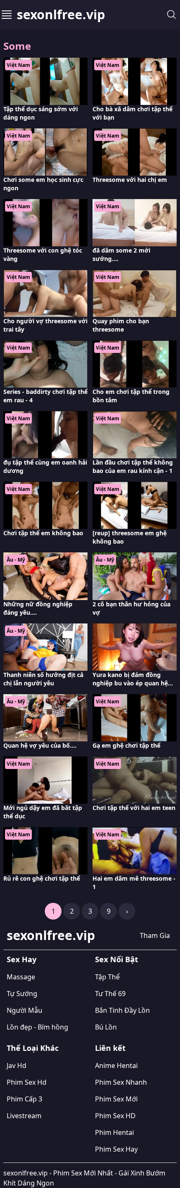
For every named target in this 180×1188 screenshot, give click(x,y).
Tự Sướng (22, 993)
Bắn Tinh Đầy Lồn (122, 1010)
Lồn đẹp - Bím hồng (37, 1027)
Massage (21, 976)
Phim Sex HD (115, 1115)
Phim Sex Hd (26, 1082)
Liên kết (110, 1048)
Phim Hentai (114, 1132)
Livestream (24, 1115)
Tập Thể (107, 976)
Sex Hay (21, 959)
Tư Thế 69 (110, 993)
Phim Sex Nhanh (121, 1082)
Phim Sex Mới (116, 1099)
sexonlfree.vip (61, 14)
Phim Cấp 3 (24, 1099)
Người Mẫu (24, 1010)
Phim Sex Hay (116, 1149)
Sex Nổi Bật (116, 959)
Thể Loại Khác (33, 1048)
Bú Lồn (106, 1027)
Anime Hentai (116, 1065)
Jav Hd (16, 1065)
